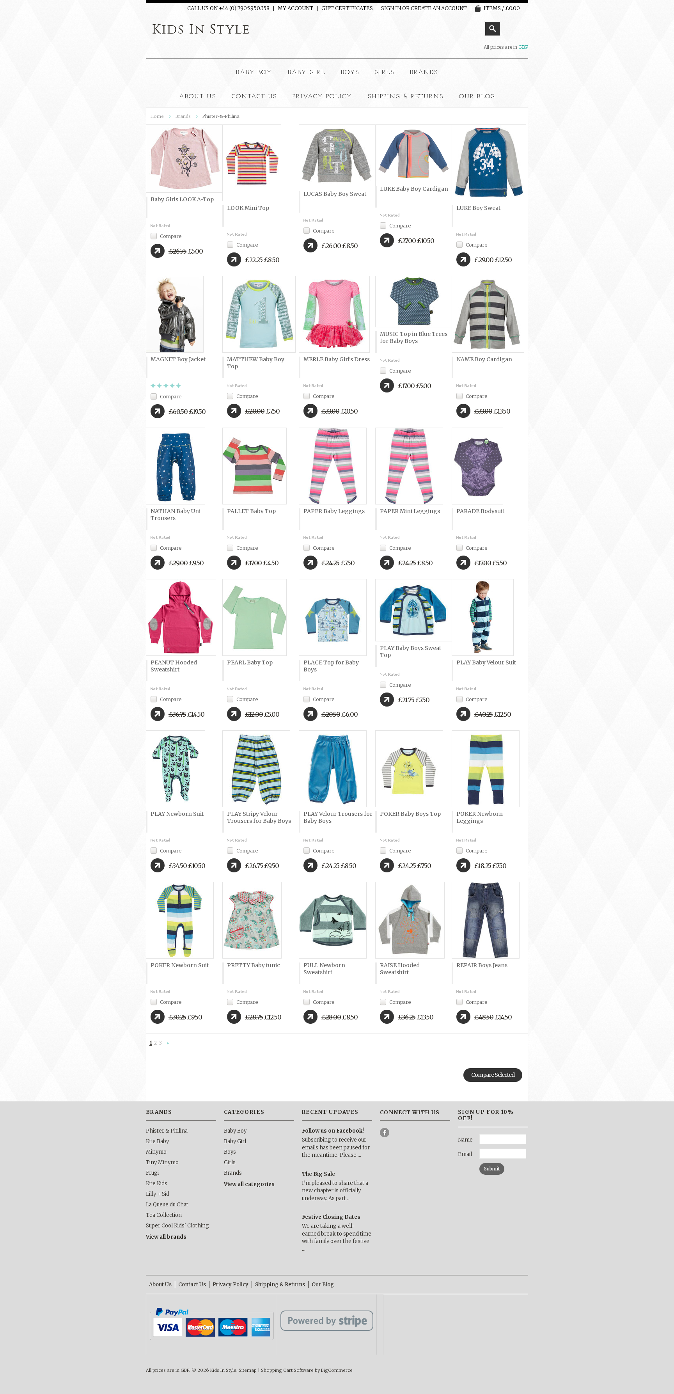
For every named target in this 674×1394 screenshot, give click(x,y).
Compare (170, 236)
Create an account (439, 8)
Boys (350, 72)
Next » (168, 1043)
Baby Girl (306, 72)
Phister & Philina (167, 1131)
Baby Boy (254, 72)
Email (465, 1154)
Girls (384, 72)
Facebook (385, 1133)
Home (157, 116)
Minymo (156, 1152)
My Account (295, 8)
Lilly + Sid (157, 1194)
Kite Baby (157, 1141)
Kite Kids (156, 1183)
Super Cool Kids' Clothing (177, 1225)
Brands (424, 72)
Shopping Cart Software (287, 1370)
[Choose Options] (158, 251)
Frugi (152, 1173)
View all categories (249, 1184)
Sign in (391, 8)
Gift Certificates (347, 8)
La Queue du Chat (167, 1204)
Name (465, 1140)
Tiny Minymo (162, 1162)
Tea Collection (164, 1215)
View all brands (166, 1237)
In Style (201, 30)
